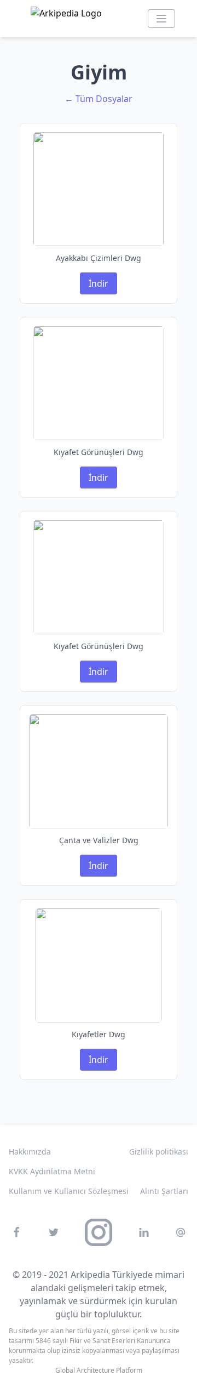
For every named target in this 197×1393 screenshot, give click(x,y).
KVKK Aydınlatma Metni (52, 1171)
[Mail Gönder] (180, 1232)
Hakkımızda (30, 1151)
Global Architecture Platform (98, 1370)
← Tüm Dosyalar (98, 99)
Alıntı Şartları (164, 1191)
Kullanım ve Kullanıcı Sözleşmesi (69, 1191)
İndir (98, 283)
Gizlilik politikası (158, 1151)
